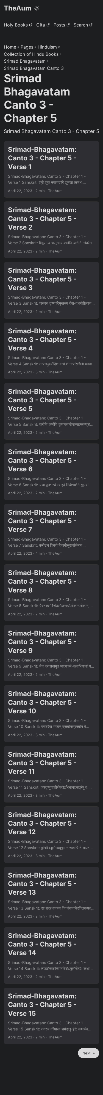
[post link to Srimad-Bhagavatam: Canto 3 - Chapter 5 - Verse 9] (51, 653)
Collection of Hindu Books (31, 54)
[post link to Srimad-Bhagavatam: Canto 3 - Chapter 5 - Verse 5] (51, 411)
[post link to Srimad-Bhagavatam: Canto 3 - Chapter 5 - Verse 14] (51, 955)
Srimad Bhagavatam (25, 61)
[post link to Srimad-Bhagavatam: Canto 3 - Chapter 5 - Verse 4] (51, 351)
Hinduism (47, 47)
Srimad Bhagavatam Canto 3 (34, 68)
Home (10, 47)
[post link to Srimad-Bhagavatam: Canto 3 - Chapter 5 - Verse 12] (51, 835)
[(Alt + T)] (37, 8)
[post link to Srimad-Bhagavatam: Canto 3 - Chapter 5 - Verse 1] (51, 169)
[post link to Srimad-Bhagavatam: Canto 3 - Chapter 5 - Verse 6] (51, 472)
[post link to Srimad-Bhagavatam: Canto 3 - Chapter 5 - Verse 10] (51, 713)
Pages (27, 47)
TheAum (17, 8)
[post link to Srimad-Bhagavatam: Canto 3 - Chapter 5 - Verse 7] (51, 532)
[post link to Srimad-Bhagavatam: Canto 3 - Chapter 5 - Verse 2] (51, 230)
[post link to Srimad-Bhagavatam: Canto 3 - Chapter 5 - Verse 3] (51, 290)
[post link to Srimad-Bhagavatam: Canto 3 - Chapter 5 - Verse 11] (51, 774)
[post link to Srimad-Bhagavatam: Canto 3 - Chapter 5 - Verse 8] (51, 593)
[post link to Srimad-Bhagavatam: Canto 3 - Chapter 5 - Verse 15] (51, 1016)
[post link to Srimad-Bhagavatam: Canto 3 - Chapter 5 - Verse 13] (51, 895)
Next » (88, 1053)
